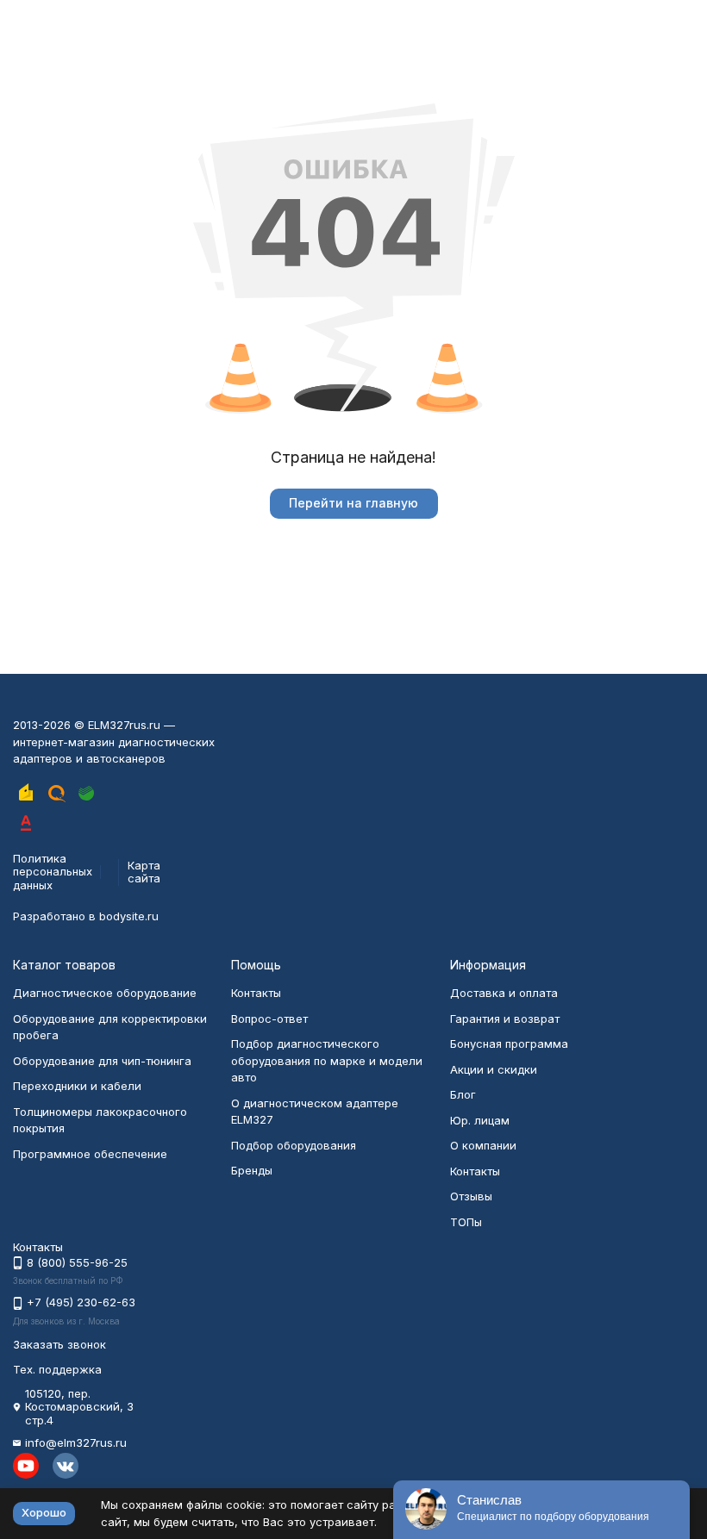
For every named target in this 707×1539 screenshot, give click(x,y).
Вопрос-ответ (269, 1018)
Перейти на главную (353, 502)
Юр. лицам (480, 1120)
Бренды (251, 1170)
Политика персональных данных (52, 871)
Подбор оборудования (293, 1145)
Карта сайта (144, 872)
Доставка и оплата (504, 993)
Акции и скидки (493, 1069)
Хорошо (44, 1512)
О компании (483, 1145)
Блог (463, 1094)
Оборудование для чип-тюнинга (102, 1061)
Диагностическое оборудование (105, 993)
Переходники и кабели (77, 1086)
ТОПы (466, 1222)
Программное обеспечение (90, 1154)
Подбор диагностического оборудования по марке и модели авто (326, 1060)
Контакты (256, 993)
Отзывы (471, 1196)
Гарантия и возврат (505, 1018)
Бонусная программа (509, 1043)
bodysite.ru (129, 916)
